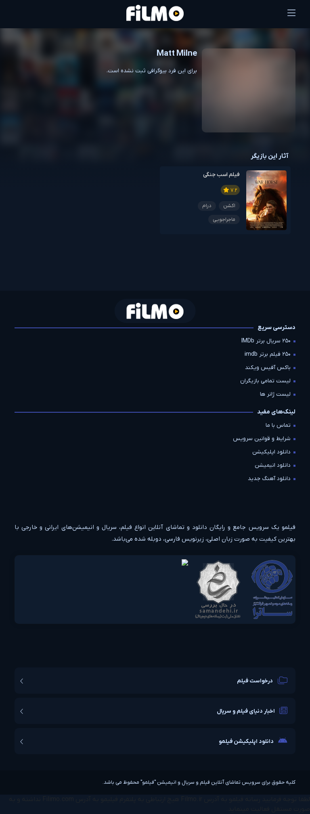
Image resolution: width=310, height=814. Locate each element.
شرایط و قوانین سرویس (262, 439)
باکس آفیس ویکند (268, 367)
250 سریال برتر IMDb (266, 341)
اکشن (229, 205)
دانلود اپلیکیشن (271, 452)
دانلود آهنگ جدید (269, 479)
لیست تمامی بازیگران (265, 381)
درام (207, 205)
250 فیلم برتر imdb (268, 354)
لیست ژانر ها (275, 394)
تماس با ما (278, 425)
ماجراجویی (224, 219)
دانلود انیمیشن (273, 465)
